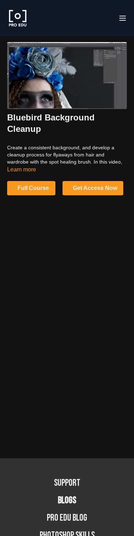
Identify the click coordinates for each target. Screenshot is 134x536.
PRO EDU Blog (67, 518)
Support (67, 483)
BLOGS (67, 500)
